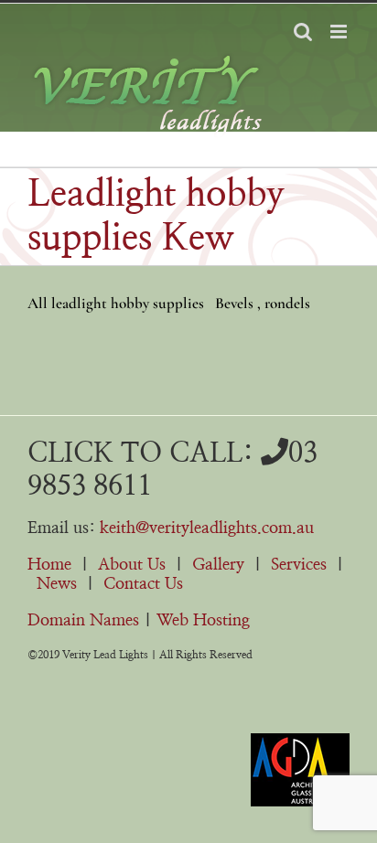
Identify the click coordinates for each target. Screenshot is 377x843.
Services (299, 565)
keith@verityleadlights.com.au (207, 528)
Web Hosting (203, 621)
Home (49, 565)
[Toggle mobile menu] (340, 31)
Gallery (218, 565)
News (57, 584)
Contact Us (143, 584)
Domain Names (83, 621)
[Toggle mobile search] (303, 31)
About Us (132, 565)
